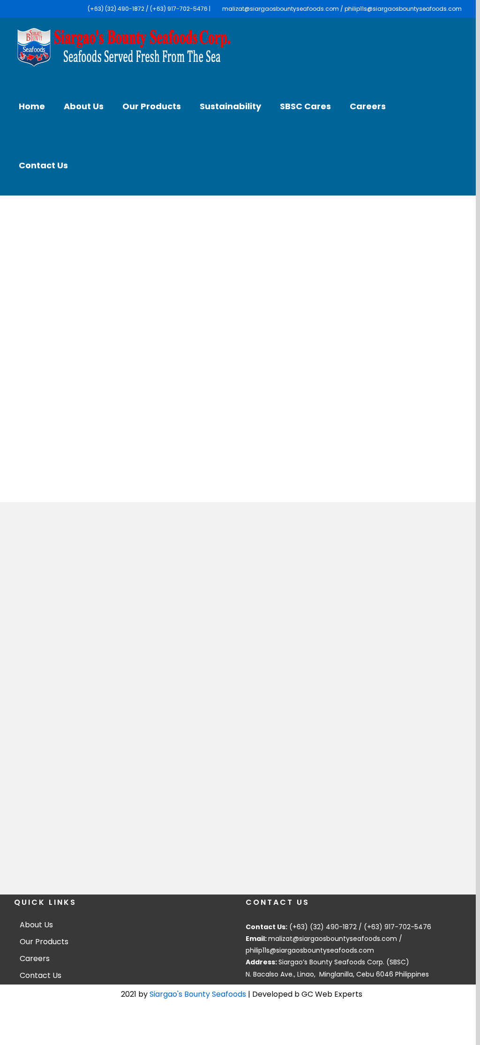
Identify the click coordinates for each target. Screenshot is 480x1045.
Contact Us (40, 975)
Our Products (44, 942)
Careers (35, 958)
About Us (36, 925)
